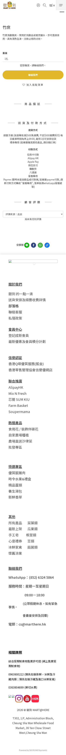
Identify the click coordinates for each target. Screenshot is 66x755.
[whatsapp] (40, 245)
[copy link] (47, 245)
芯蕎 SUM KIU (19, 399)
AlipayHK (15, 387)
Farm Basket (18, 405)
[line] (26, 245)
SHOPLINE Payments (38, 750)
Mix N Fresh (17, 393)
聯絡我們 (33, 75)
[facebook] (33, 245)
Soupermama (19, 411)
